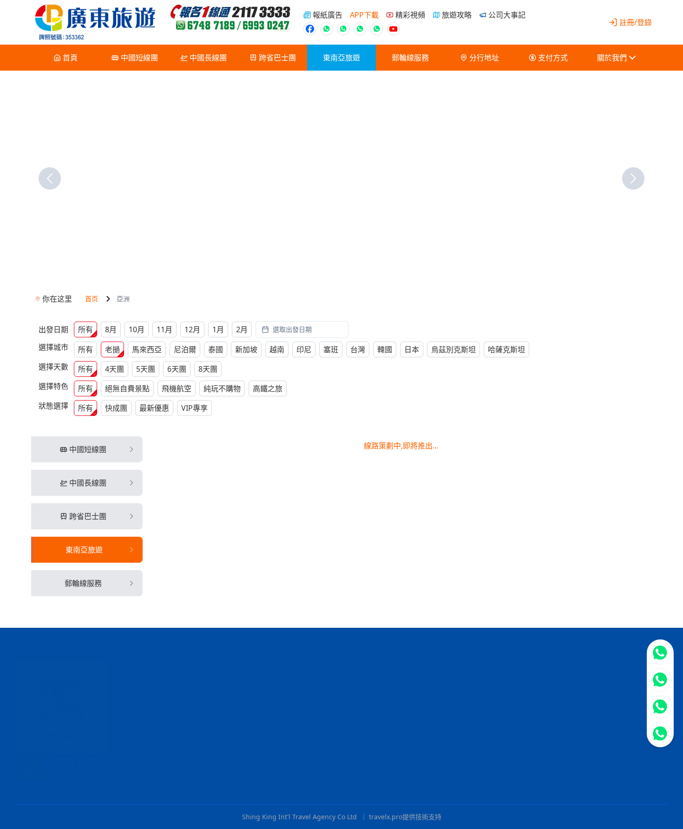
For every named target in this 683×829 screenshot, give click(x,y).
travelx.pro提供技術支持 (405, 816)
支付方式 (553, 58)
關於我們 (612, 58)
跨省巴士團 (277, 58)
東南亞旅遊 (341, 58)
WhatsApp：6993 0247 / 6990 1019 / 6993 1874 (352, 661)
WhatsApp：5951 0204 (400, 721)
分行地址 (484, 58)
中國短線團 (139, 58)
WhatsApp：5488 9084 (397, 765)
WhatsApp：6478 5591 (410, 691)
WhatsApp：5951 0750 (395, 706)
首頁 (70, 58)
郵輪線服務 (410, 58)
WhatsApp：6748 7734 (426, 750)
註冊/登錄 (635, 22)
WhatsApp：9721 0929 (363, 780)
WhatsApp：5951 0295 (420, 676)
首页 (91, 298)
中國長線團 (208, 58)
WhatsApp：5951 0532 (395, 735)
